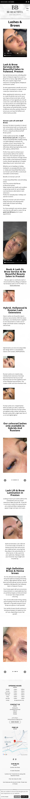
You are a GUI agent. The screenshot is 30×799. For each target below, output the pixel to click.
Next (25, 480)
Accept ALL (24, 796)
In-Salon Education (15, 770)
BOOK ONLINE (4, 1)
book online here (15, 285)
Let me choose (4, 796)
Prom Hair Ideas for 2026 (15, 779)
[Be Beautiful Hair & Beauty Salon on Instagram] (28, 2)
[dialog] (15, 794)
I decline (17, 796)
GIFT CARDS (11, 1)
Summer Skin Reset (15, 767)
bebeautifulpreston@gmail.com (15, 719)
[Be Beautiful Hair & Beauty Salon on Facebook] (26, 2)
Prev (5, 480)
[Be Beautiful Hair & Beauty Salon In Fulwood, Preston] (15, 15)
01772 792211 (15, 718)
